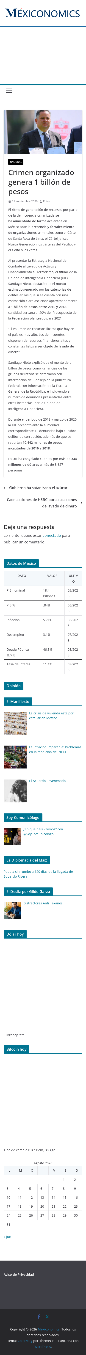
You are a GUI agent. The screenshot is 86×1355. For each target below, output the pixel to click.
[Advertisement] (43, 58)
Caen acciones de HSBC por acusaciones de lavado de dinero (42, 503)
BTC (31, 1150)
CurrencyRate (14, 1035)
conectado (52, 535)
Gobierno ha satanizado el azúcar (38, 487)
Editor (47, 201)
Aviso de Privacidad (19, 1274)
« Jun (7, 1236)
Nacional (16, 161)
